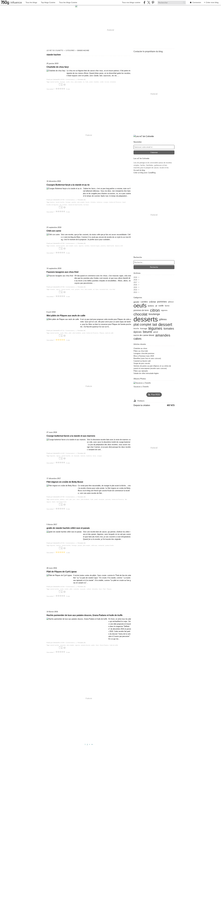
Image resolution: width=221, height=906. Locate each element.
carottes (144, 302)
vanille (161, 306)
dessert (165, 324)
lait (154, 324)
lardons (151, 306)
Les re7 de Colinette (55, 50)
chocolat (140, 314)
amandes (162, 335)
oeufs (140, 305)
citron (155, 310)
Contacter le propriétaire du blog (148, 51)
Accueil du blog (139, 170)
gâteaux (171, 302)
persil (155, 332)
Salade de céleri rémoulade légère (146, 373)
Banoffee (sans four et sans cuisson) (147, 358)
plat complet (142, 324)
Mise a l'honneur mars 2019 (144, 356)
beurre (147, 332)
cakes (137, 338)
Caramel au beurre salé (142, 361)
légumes (155, 328)
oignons (164, 310)
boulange (154, 314)
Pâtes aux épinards (141, 371)
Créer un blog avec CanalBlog (145, 173)
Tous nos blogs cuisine (131, 2)
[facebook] (144, 2)
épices (138, 332)
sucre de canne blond (144, 335)
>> (92, 744)
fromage (143, 328)
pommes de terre (141, 310)
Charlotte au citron (140, 348)
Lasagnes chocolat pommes (144, 353)
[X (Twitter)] (148, 2)
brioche (136, 328)
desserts (146, 319)
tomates (169, 328)
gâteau (163, 319)
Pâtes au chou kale (141, 351)
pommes (162, 302)
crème (152, 302)
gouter (136, 302)
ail (156, 306)
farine (167, 306)
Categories (70, 50)
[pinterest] (152, 2)
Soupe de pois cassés (142, 363)
